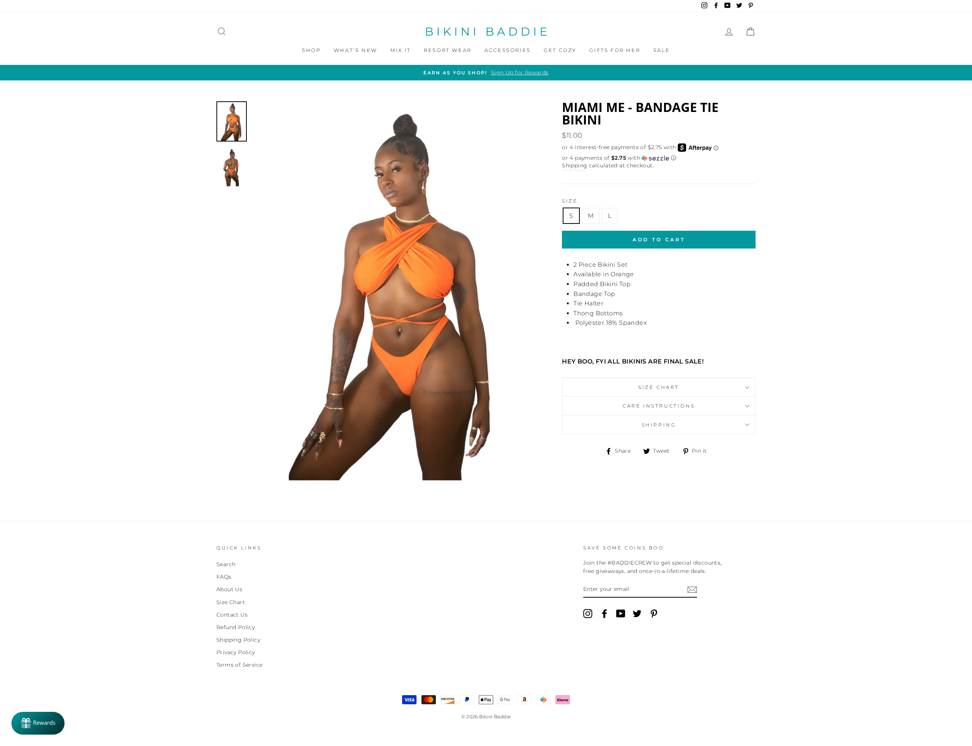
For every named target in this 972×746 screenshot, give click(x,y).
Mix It (400, 50)
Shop (311, 50)
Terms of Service (239, 665)
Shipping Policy (238, 640)
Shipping (574, 165)
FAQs (224, 577)
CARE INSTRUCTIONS (659, 406)
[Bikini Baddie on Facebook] (604, 613)
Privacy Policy (235, 652)
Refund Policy (235, 627)
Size (570, 201)
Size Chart (230, 602)
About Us (229, 589)
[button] (659, 158)
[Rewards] (38, 723)
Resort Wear (448, 50)
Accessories (507, 50)
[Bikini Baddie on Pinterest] (653, 613)
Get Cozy (560, 50)
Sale (661, 50)
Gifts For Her (614, 50)
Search (225, 564)
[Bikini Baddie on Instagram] (587, 613)
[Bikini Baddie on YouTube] (620, 613)
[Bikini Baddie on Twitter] (637, 613)
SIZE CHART (658, 387)
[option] (486, 73)
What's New (355, 50)
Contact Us (232, 615)
